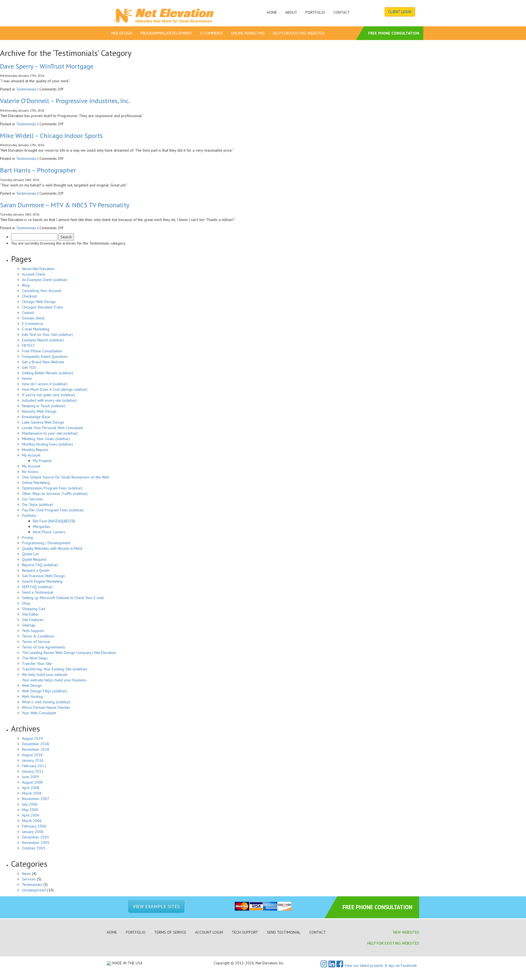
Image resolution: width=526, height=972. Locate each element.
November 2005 (35, 842)
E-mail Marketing (35, 329)
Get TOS (29, 367)
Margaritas (41, 526)
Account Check (33, 274)
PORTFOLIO (135, 932)
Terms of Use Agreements (43, 647)
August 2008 (32, 782)
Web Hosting (32, 696)
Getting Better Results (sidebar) (47, 372)
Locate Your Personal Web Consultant (52, 427)
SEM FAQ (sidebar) (37, 586)
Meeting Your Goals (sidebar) (46, 438)
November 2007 (35, 798)
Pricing (27, 537)
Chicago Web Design (39, 301)
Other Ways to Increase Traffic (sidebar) (55, 493)
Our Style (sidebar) (37, 504)
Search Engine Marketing (42, 581)
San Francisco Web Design (43, 575)
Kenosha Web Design (39, 411)
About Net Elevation (38, 268)
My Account (31, 455)
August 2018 (32, 754)
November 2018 (35, 749)
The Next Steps (35, 658)
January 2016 (33, 760)
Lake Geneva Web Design (43, 422)
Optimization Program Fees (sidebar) (52, 488)
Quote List (30, 553)
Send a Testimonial (37, 592)
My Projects (42, 460)
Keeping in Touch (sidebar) (43, 405)
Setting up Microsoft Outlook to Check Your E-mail (63, 597)
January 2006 (33, 831)
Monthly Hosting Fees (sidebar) (47, 444)
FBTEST (28, 345)
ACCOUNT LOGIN (209, 932)
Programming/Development (166, 33)
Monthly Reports (35, 449)
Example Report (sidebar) (43, 340)
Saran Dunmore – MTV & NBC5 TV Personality (64, 205)
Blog (26, 285)
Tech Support (33, 630)
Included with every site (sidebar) (49, 400)
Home (272, 12)
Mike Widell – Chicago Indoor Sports (51, 135)
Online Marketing (248, 33)
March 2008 (32, 793)
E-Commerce (212, 33)
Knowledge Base (36, 416)
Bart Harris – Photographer (38, 170)
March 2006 (32, 820)
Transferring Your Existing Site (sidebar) (54, 669)
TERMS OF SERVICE (170, 932)
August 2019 (32, 738)
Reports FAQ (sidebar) (40, 564)
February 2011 (34, 765)
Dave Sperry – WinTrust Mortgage (46, 66)
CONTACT (317, 932)
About (291, 12)
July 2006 (30, 804)
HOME (112, 932)
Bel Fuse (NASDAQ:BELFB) (54, 520)
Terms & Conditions (38, 636)
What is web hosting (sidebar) (46, 701)
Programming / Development (46, 542)
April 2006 (30, 815)
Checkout (29, 296)
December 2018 (35, 743)
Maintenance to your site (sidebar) (50, 433)
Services (29, 879)
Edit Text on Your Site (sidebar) (47, 334)
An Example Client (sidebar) (44, 279)
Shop (26, 603)
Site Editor (30, 614)
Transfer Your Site (37, 663)
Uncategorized (34, 890)
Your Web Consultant (39, 712)
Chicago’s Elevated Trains (42, 307)
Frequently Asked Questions (45, 356)
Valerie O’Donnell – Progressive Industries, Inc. (65, 101)
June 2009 (30, 776)
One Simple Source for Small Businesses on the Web (65, 477)
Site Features (33, 619)
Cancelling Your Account (41, 290)
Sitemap (28, 625)
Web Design (121, 33)
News (26, 873)
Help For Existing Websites (299, 33)
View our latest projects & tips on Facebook (380, 965)
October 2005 (33, 848)
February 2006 (34, 826)
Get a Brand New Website (43, 361)
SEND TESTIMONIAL (284, 932)
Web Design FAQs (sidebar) (44, 690)
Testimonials (26, 89)
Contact (341, 12)
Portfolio (315, 12)
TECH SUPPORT (245, 932)
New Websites (406, 932)
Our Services (32, 499)
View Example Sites (156, 906)
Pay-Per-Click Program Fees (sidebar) (53, 510)
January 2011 (33, 771)
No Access (30, 471)
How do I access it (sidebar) (44, 383)
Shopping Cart (33, 608)
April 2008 (30, 787)
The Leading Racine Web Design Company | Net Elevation (69, 652)
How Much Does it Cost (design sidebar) (54, 389)
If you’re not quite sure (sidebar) (48, 394)
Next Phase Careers (49, 531)
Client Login (399, 11)
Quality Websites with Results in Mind (52, 548)
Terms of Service (36, 641)
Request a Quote (35, 570)
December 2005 (35, 837)
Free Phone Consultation (393, 33)
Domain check (33, 318)
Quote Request (34, 559)
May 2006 (30, 809)
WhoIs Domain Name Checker (46, 707)
